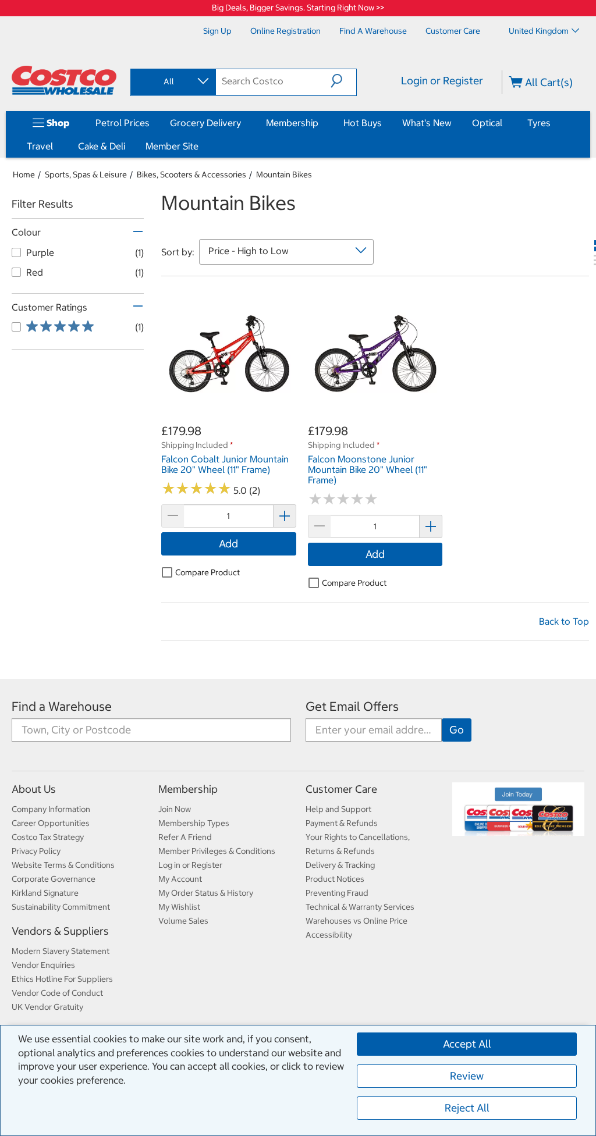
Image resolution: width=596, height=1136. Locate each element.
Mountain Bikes (284, 174)
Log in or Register (190, 865)
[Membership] (320, 123)
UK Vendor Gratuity (47, 1007)
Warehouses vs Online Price (356, 921)
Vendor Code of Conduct (57, 993)
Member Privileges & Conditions (216, 851)
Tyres (539, 123)
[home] (64, 80)
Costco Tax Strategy (48, 837)
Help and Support (338, 809)
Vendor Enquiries (43, 965)
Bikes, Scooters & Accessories (191, 174)
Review (467, 1075)
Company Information (51, 809)
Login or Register (442, 80)
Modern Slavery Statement (60, 951)
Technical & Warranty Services (360, 907)
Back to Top (564, 621)
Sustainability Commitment (61, 907)
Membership (292, 123)
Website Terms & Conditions (63, 865)
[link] (228, 416)
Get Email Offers (352, 706)
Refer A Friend (185, 837)
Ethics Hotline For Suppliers (62, 979)
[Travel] (55, 146)
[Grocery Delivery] (243, 123)
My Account (180, 879)
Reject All (467, 1107)
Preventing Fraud (337, 893)
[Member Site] (200, 146)
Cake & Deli (101, 146)
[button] (343, 80)
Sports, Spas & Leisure (86, 174)
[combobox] (172, 81)
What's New (427, 123)
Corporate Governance (53, 879)
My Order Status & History (205, 893)
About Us (34, 789)
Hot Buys (362, 123)
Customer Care (341, 789)
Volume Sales (183, 921)
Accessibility (329, 935)
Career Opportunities (51, 823)
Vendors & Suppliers (60, 931)
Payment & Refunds (342, 823)
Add (228, 543)
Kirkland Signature (45, 893)
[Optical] (504, 123)
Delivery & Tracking (340, 865)
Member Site (172, 146)
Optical (487, 123)
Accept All (467, 1043)
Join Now (174, 809)
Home (24, 174)
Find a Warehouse (62, 706)
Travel (40, 146)
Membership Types (193, 823)
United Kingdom (539, 31)
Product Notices (335, 879)
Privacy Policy (36, 851)
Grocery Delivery (205, 123)
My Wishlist (179, 907)
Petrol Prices (122, 123)
